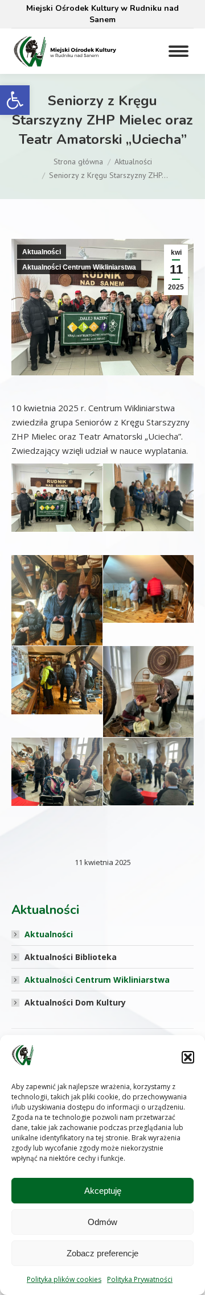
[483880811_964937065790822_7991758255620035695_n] (56, 498)
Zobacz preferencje (102, 1253)
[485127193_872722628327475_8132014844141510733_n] (148, 589)
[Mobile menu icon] (178, 51)
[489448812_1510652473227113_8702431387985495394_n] (56, 680)
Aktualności (41, 252)
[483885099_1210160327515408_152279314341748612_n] (148, 706)
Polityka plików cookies (64, 1279)
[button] (15, 100)
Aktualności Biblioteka (70, 956)
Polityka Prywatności (140, 1279)
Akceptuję (102, 1190)
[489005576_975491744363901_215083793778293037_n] (56, 772)
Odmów (102, 1222)
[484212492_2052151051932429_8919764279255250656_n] (56, 615)
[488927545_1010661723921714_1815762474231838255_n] (148, 497)
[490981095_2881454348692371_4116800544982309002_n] (148, 771)
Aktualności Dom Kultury (75, 1002)
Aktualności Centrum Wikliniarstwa (79, 267)
